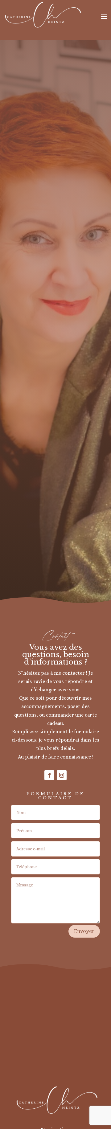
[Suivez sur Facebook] (49, 775)
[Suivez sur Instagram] (62, 775)
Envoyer (84, 931)
